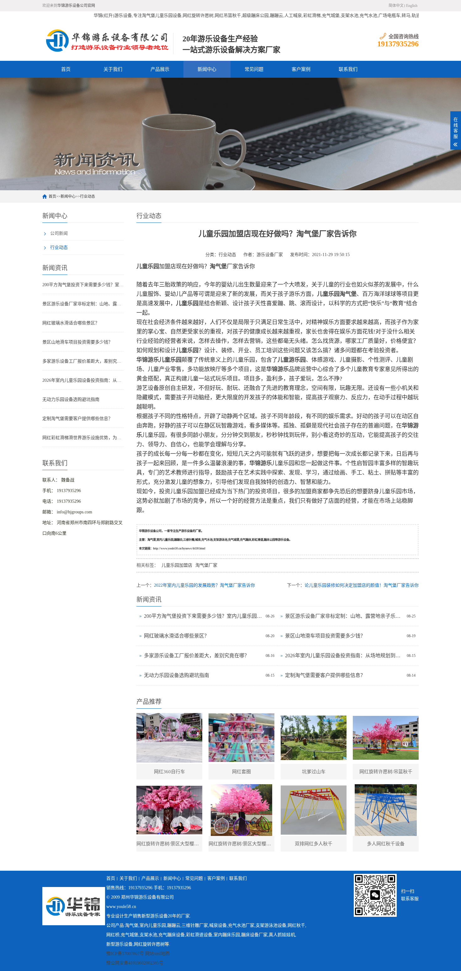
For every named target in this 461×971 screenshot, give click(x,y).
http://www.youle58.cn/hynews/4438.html (179, 548)
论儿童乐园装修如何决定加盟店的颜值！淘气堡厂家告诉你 (362, 585)
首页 (66, 69)
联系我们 (348, 69)
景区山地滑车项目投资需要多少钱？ (77, 342)
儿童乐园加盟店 (177, 565)
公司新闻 (59, 233)
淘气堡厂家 (206, 565)
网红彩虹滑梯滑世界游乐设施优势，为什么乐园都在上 (83, 437)
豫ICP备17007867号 (125, 953)
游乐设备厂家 (270, 254)
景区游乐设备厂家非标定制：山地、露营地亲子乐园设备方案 (83, 304)
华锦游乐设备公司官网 (76, 5)
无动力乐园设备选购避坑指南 (70, 399)
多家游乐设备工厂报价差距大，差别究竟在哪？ (83, 361)
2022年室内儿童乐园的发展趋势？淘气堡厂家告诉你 (204, 585)
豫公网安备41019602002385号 (134, 963)
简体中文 (396, 5)
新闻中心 (207, 69)
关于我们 (112, 69)
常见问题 (254, 69)
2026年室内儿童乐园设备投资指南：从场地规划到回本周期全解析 (83, 380)
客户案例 (301, 69)
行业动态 (87, 196)
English (411, 5)
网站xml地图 (157, 953)
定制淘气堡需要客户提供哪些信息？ (77, 418)
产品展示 (160, 69)
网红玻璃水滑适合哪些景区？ (70, 323)
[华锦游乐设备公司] (107, 40)
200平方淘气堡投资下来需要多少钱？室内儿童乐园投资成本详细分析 (83, 284)
